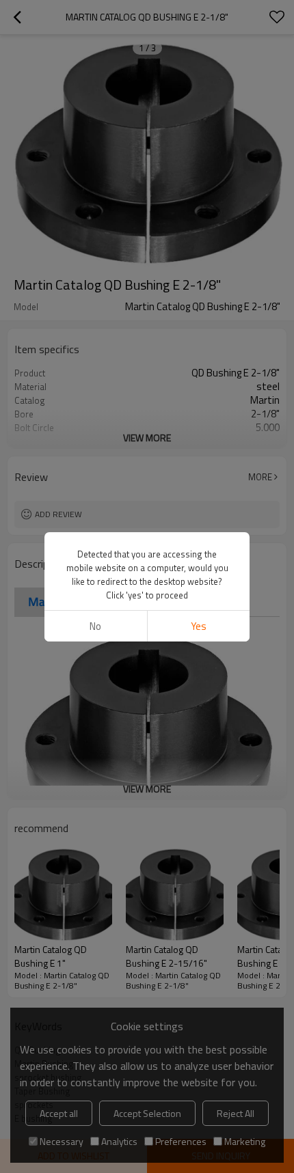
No (95, 626)
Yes (198, 626)
